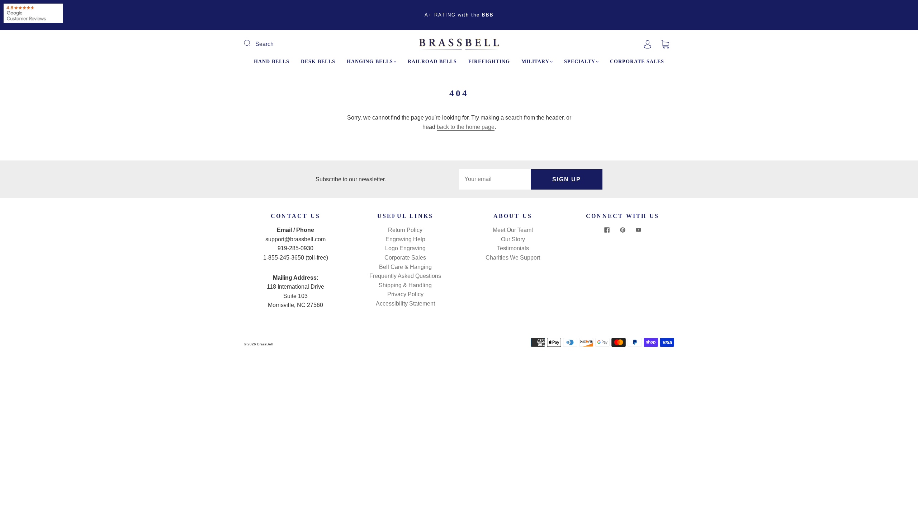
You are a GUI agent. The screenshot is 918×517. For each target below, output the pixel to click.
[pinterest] (622, 230)
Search (264, 44)
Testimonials (513, 248)
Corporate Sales (405, 258)
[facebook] (607, 230)
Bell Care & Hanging (405, 267)
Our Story (513, 239)
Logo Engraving (405, 248)
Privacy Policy (405, 294)
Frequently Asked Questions (405, 276)
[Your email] (495, 179)
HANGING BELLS (370, 61)
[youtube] (638, 230)
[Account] (647, 44)
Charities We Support (513, 258)
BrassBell (265, 344)
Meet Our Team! (513, 230)
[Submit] (252, 43)
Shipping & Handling (405, 285)
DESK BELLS (318, 61)
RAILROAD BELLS (432, 61)
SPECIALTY (579, 61)
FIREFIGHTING (489, 61)
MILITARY (535, 61)
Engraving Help (405, 239)
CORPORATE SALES (637, 61)
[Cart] (665, 44)
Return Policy (405, 230)
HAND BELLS (271, 61)
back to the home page (466, 127)
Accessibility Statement (405, 304)
